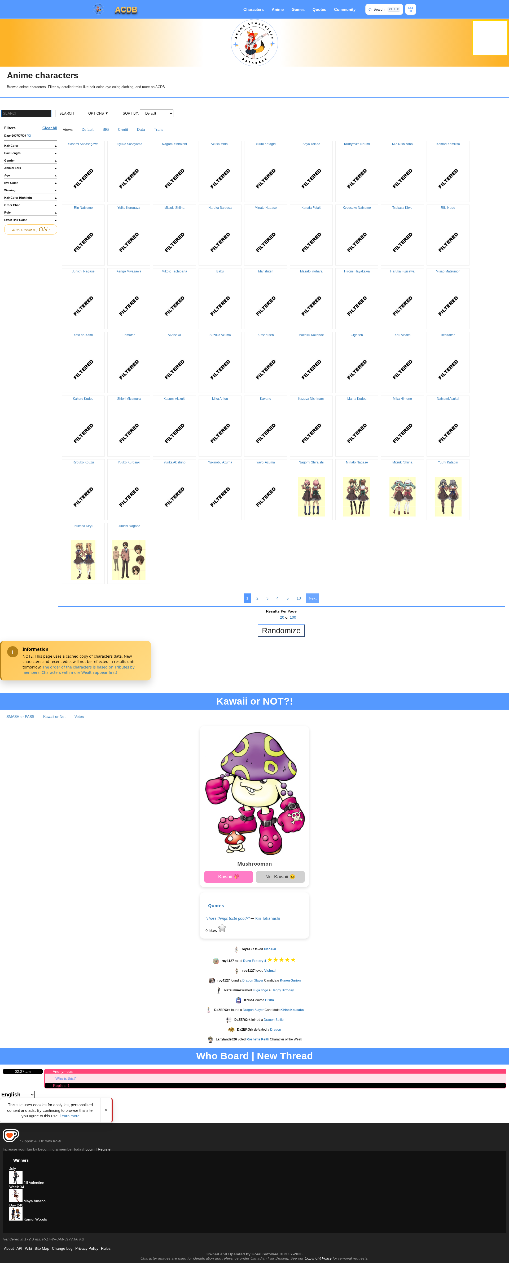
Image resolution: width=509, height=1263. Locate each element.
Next (313, 598)
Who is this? (65, 1078)
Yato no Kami (83, 335)
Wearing (30, 190)
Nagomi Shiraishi (174, 144)
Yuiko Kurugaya (128, 207)
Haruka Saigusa (220, 207)
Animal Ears (30, 168)
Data (141, 129)
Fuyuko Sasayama (129, 144)
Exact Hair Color (30, 220)
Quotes (319, 9)
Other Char (30, 205)
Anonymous (63, 1071)
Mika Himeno (402, 398)
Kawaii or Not (54, 716)
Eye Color (30, 182)
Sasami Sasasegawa (83, 144)
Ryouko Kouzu (83, 462)
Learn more (70, 1116)
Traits (158, 129)
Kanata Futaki (311, 207)
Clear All (49, 128)
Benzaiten (448, 335)
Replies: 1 (61, 1085)
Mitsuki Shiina (174, 207)
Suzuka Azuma (220, 335)
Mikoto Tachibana (174, 271)
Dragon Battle (274, 1020)
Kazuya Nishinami (311, 398)
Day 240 (16, 1205)
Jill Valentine (33, 1182)
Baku (220, 271)
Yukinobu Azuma (220, 462)
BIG (106, 129)
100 (293, 617)
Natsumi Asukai (448, 398)
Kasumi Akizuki (174, 398)
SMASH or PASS (20, 716)
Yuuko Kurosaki (129, 462)
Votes (79, 716)
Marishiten (265, 271)
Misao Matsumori (448, 271)
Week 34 (16, 1187)
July (12, 1168)
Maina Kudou (357, 398)
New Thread (285, 1056)
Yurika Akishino (175, 462)
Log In (410, 9)
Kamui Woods (35, 1219)
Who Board (222, 1056)
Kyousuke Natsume (357, 207)
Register (105, 1149)
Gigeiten (357, 335)
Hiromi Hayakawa (357, 271)
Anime (278, 9)
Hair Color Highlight (30, 197)
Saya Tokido (311, 144)
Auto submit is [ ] (31, 229)
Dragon (275, 1029)
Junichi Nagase (83, 271)
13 (299, 598)
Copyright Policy (318, 1258)
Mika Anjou (220, 398)
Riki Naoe (448, 207)
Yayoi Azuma (265, 462)
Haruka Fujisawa (402, 271)
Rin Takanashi (267, 918)
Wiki (28, 1248)
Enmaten (128, 335)
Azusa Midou (220, 144)
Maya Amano (34, 1201)
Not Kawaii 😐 (280, 876)
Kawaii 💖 (228, 876)
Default (88, 129)
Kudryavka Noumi (357, 144)
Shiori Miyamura (129, 398)
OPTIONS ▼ (98, 113)
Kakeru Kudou (83, 398)
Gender (30, 160)
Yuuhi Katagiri (266, 144)
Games (298, 9)
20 (282, 617)
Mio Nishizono (402, 144)
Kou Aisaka (402, 335)
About (9, 1248)
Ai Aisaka (174, 335)
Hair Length (30, 153)
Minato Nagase (266, 207)
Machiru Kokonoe (311, 335)
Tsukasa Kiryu (402, 207)
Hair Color (30, 145)
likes (211, 930)
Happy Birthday (282, 990)
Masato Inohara (311, 271)
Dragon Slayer (252, 980)
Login (90, 1149)
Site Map (41, 1248)
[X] (29, 135)
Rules (106, 1248)
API (19, 1248)
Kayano (265, 398)
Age (30, 175)
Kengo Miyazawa (128, 271)
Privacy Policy (86, 1248)
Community (345, 9)
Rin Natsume (83, 207)
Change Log (62, 1248)
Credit (123, 129)
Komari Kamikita (448, 144)
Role (30, 212)
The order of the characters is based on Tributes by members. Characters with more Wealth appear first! (78, 670)
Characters (253, 9)
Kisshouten (266, 335)
